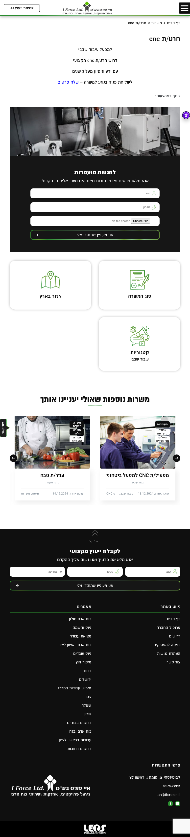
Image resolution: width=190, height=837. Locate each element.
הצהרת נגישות (168, 653)
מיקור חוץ (83, 662)
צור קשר (173, 662)
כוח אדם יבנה (80, 731)
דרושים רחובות (79, 748)
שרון (87, 714)
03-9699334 (171, 786)
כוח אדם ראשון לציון (75, 644)
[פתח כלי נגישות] (186, 115)
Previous (176, 458)
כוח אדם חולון (80, 618)
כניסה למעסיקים (167, 644)
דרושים (174, 636)
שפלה (86, 705)
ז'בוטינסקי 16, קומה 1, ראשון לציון (153, 777)
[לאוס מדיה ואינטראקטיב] (95, 829)
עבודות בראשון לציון (75, 740)
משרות (156, 23)
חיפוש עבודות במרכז (74, 688)
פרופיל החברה (168, 627)
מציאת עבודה (80, 636)
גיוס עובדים (82, 653)
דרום (87, 670)
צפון (88, 696)
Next (13, 458)
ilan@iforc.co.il (168, 794)
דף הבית (173, 23)
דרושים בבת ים (79, 722)
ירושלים (85, 679)
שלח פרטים (68, 82)
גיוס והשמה (82, 627)
